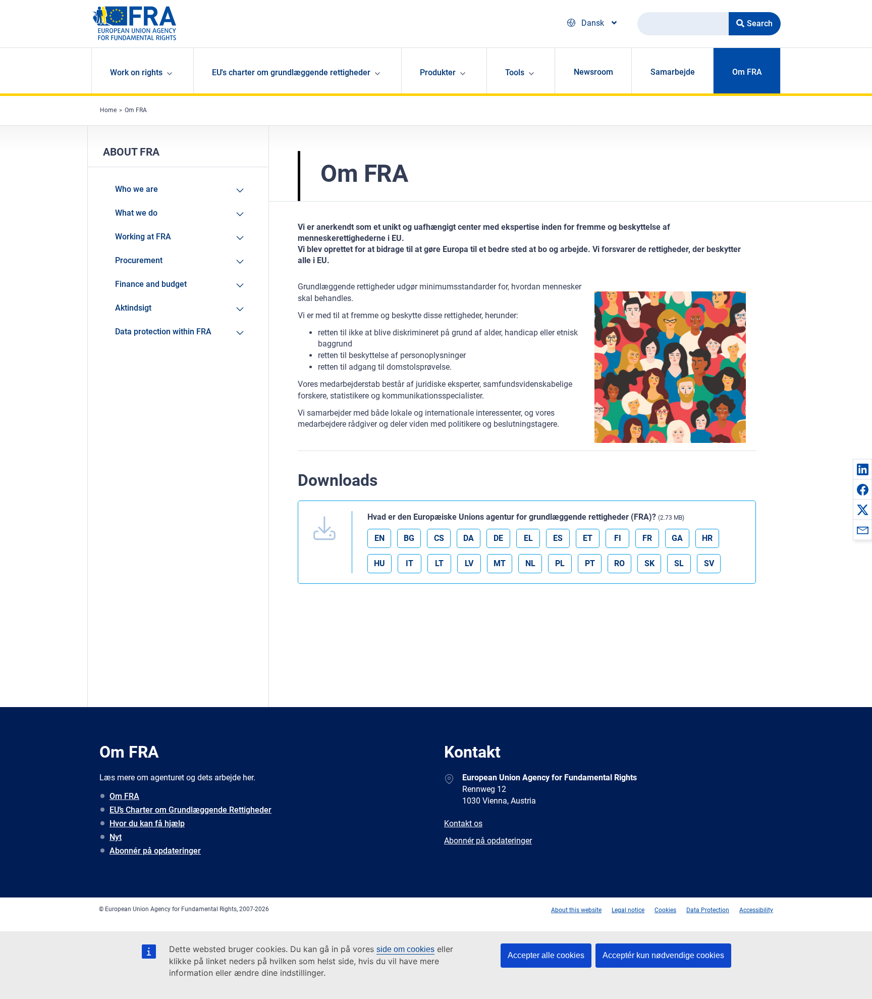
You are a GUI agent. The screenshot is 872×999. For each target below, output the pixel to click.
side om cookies (405, 949)
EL (528, 538)
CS (439, 538)
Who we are (136, 189)
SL (679, 563)
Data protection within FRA (163, 331)
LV (469, 563)
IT (409, 563)
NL (530, 563)
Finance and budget (151, 284)
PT (590, 563)
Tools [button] (514, 72)
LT (439, 563)
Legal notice (628, 910)
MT (500, 563)
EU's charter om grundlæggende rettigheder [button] (291, 72)
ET (587, 538)
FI (617, 538)
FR (647, 538)
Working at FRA (143, 236)
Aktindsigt (133, 308)
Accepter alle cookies (546, 955)
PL (560, 563)
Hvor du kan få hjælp (147, 823)
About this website (576, 910)
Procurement (138, 260)
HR (707, 538)
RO (619, 563)
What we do (136, 213)
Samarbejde (672, 72)
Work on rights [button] (136, 72)
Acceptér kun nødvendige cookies (663, 955)
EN (379, 538)
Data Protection (707, 910)
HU (379, 563)
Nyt (116, 837)
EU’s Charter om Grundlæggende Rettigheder (190, 810)
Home (108, 110)
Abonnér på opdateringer (155, 851)
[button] (862, 469)
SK (649, 563)
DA (468, 538)
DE (498, 538)
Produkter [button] (438, 72)
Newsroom (593, 72)
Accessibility (756, 910)
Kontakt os (463, 823)
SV (709, 563)
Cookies (665, 910)
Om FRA (747, 72)
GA (677, 538)
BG (409, 538)
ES (558, 538)
